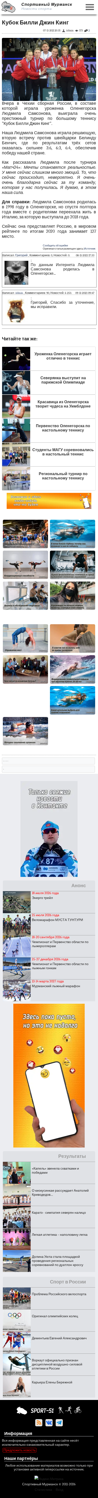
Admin (19, 293)
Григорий (21, 255)
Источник (89, 248)
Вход (59, 1490)
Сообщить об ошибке (55, 245)
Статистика (43, 1490)
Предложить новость (19, 1450)
